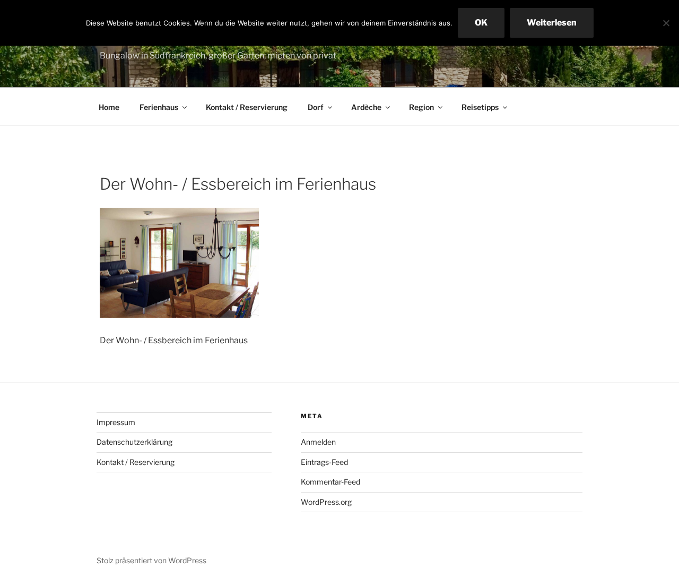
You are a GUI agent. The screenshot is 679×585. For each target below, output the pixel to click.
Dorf (316, 107)
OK (481, 23)
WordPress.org (326, 501)
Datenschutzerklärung (134, 441)
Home (109, 107)
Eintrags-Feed (324, 462)
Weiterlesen (552, 23)
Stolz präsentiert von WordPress (151, 560)
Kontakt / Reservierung (247, 107)
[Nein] (665, 23)
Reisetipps (480, 107)
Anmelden (318, 441)
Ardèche (366, 107)
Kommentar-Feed (330, 481)
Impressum (116, 422)
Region (421, 107)
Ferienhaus (159, 107)
